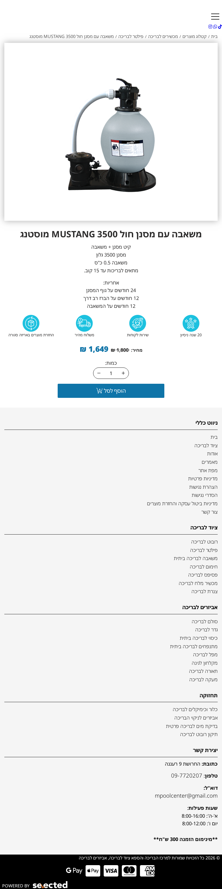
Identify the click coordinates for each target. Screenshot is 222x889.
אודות (212, 453)
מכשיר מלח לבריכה (198, 583)
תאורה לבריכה (203, 671)
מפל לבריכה (205, 654)
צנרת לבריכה (204, 591)
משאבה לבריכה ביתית (196, 558)
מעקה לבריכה (203, 679)
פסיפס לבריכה (203, 574)
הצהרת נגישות (203, 486)
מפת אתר (208, 470)
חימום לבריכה (204, 566)
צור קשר (209, 511)
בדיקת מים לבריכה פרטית (192, 726)
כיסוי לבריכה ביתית (199, 637)
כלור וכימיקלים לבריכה (195, 709)
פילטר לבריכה (204, 550)
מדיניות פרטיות (203, 478)
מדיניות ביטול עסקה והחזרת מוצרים (182, 503)
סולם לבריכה (205, 621)
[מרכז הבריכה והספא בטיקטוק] (219, 27)
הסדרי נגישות (205, 495)
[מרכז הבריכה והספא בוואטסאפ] (214, 27)
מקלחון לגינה (205, 662)
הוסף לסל (114, 390)
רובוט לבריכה (204, 541)
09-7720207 (186, 775)
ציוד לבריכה (206, 445)
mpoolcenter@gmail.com (186, 795)
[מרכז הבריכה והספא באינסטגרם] (210, 27)
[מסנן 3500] (111, 131)
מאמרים (210, 461)
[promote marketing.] (50, 885)
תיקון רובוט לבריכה (199, 734)
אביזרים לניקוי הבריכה (196, 717)
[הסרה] (98, 373)
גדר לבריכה (206, 629)
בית (214, 436)
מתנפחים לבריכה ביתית (194, 646)
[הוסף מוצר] (123, 373)
